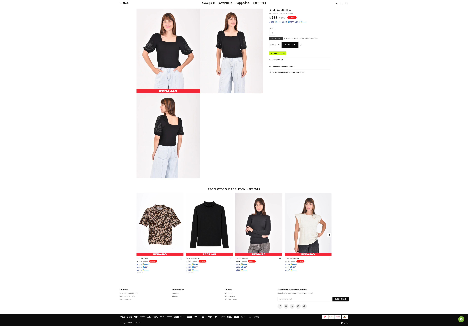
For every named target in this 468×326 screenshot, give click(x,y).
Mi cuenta (229, 293)
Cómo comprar (125, 299)
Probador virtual (292, 38)
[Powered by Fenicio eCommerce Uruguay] (345, 323)
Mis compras (230, 296)
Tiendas (175, 296)
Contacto (175, 293)
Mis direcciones (231, 299)
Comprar (290, 44)
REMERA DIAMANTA (292, 258)
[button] (329, 235)
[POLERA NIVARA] (159, 224)
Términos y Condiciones (128, 293)
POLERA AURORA (242, 258)
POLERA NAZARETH (193, 258)
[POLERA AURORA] (258, 224)
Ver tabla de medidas (310, 38)
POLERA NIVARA (142, 258)
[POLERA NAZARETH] (209, 224)
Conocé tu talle (276, 39)
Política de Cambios (127, 296)
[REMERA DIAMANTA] (308, 224)
